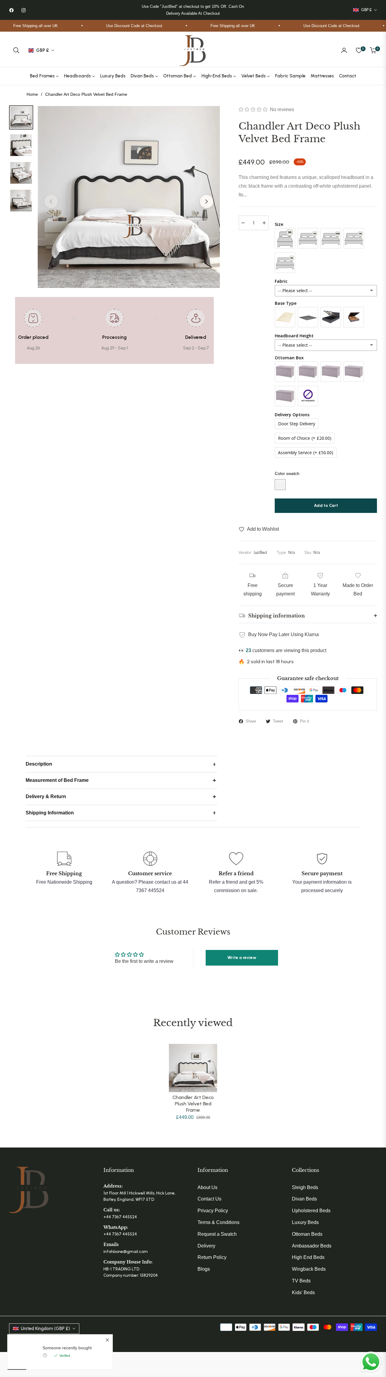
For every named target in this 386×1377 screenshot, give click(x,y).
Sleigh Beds (305, 1187)
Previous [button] (51, 201)
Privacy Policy (213, 1210)
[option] (129, 197)
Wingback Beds (309, 1269)
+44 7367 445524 (120, 1216)
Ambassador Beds (311, 1245)
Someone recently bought (67, 1347)
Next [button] (206, 201)
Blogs (204, 1269)
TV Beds (301, 1280)
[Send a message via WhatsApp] (371, 1362)
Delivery (206, 1245)
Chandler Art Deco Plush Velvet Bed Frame (193, 1103)
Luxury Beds (305, 1222)
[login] (344, 50)
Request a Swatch (217, 1234)
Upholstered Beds (311, 1210)
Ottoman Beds (307, 1234)
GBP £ (366, 10)
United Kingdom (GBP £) (45, 1328)
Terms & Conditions (218, 1222)
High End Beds (308, 1257)
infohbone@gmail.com (125, 1251)
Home (32, 94)
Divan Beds (304, 1198)
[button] (16, 50)
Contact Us (209, 1198)
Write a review (241, 957)
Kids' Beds (303, 1292)
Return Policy (212, 1257)
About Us (207, 1187)
